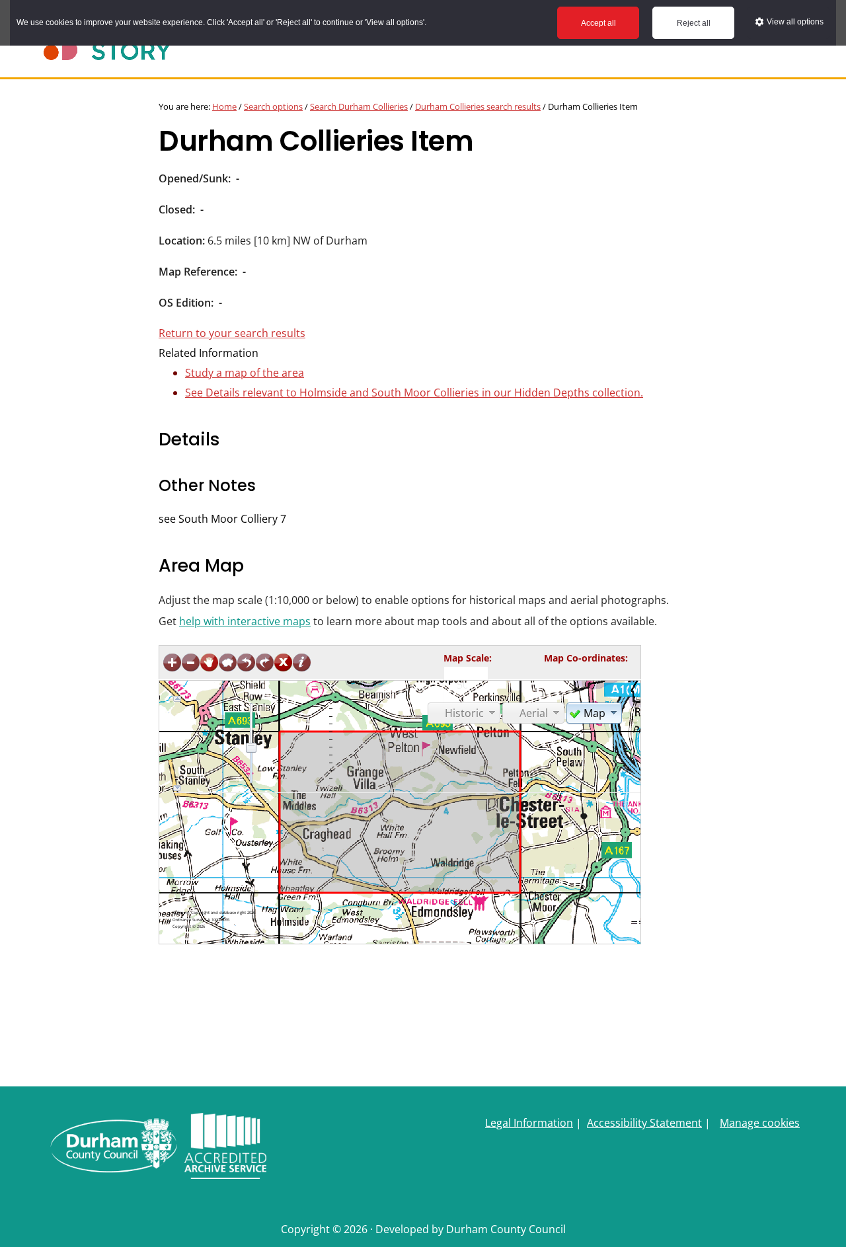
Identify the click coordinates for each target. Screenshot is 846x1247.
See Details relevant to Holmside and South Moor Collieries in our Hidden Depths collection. (414, 392)
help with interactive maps (245, 621)
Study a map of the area (244, 372)
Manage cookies (760, 1123)
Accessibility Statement (644, 1122)
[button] (594, 712)
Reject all (694, 23)
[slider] (251, 747)
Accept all (598, 23)
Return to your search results (232, 333)
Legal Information (529, 1122)
